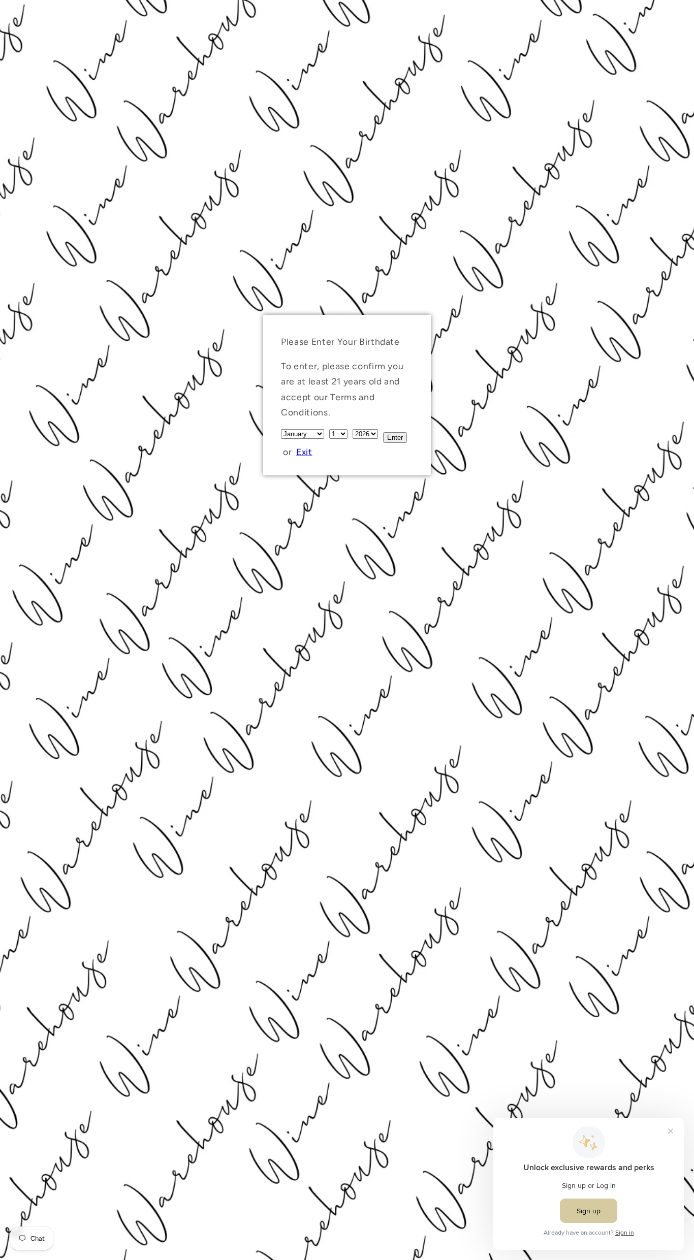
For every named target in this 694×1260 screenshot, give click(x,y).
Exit (304, 451)
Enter (395, 437)
